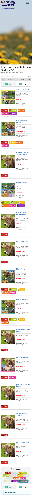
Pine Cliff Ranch (22, 242)
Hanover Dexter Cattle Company (22, 153)
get (3, 1)
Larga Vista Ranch (22, 357)
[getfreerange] (10, 5)
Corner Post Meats (23, 89)
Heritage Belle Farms (21, 121)
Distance (10, 79)
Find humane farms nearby (8, 8)
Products (22, 79)
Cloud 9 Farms (21, 183)
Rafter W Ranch (22, 299)
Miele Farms (20, 269)
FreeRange (10, 1)
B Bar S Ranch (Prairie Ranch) (21, 213)
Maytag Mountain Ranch (23, 385)
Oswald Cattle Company (21, 414)
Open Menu (27, 2)
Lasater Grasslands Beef (23, 330)
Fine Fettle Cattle (22, 442)
